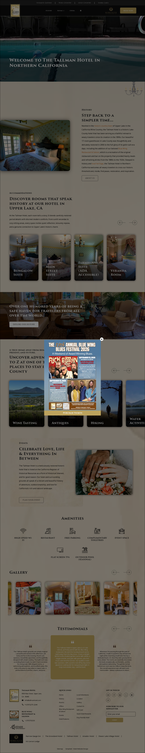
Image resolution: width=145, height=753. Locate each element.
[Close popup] (101, 339)
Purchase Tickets (72, 413)
